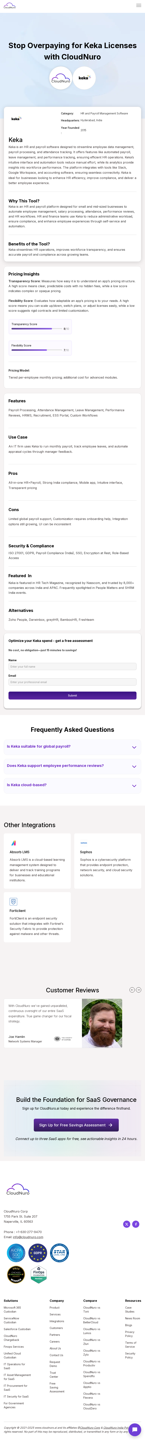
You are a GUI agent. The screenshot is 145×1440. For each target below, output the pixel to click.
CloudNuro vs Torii (91, 1309)
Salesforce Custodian (17, 1329)
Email (12, 675)
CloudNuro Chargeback (11, 1337)
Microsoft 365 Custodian (12, 1309)
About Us (55, 1348)
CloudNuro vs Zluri (91, 1341)
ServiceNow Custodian (11, 1320)
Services (55, 1314)
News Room (132, 1318)
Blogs (128, 1325)
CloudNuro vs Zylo (91, 1352)
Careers (55, 1341)
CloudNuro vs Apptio (91, 1384)
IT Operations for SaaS (14, 1366)
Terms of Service (130, 1344)
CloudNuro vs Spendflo (91, 1374)
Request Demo (55, 1363)
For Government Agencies (14, 1405)
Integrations (57, 1321)
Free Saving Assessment (57, 1387)
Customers (56, 1328)
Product (54, 1307)
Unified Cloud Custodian (12, 1355)
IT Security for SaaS (16, 1396)
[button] (138, 5)
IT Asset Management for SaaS (17, 1377)
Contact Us (56, 1355)
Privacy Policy (129, 1333)
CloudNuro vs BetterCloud (91, 1320)
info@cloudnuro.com (28, 1237)
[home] (9, 5)
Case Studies (129, 1309)
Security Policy (130, 1355)
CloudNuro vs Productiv (91, 1363)
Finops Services (14, 1346)
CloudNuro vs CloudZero (91, 1406)
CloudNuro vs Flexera (91, 1395)
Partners (55, 1334)
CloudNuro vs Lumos (91, 1331)
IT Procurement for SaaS (15, 1387)
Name (12, 660)
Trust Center (54, 1374)
